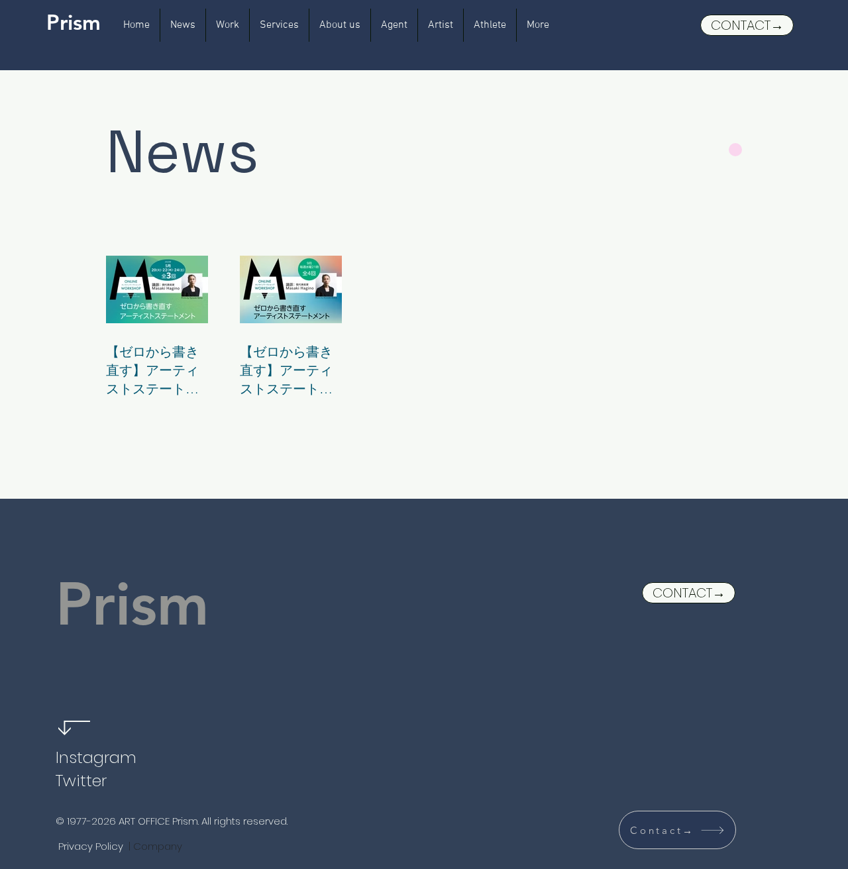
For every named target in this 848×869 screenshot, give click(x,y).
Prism (73, 22)
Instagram (96, 757)
